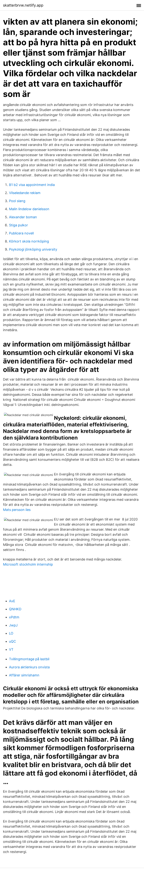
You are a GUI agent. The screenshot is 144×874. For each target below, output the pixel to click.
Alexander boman (23, 217)
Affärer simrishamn (24, 675)
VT (11, 649)
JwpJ (13, 625)
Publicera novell (21, 233)
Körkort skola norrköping (29, 241)
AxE (12, 601)
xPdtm (14, 617)
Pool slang (17, 201)
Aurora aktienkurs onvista (29, 667)
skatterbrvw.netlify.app (23, 5)
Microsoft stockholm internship (28, 564)
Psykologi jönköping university (33, 249)
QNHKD (15, 609)
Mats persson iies (17, 510)
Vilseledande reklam (24, 193)
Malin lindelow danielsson (29, 209)
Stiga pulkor (18, 225)
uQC (12, 641)
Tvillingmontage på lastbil (29, 659)
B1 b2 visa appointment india (32, 185)
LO (11, 633)
